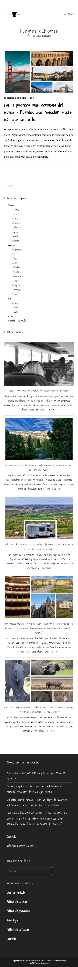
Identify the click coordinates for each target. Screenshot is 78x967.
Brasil (15, 294)
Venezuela (17, 276)
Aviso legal (13, 920)
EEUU (14, 254)
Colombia (16, 268)
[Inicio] (28, 36)
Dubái (15, 312)
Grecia (15, 236)
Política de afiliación (18, 929)
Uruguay (16, 285)
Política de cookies (17, 901)
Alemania (16, 223)
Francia (16, 219)
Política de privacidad (18, 910)
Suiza (15, 232)
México (15, 272)
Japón (15, 307)
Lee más (52, 410)
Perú (14, 259)
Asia (9, 299)
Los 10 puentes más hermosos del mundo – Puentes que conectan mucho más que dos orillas (38, 112)
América (11, 245)
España (16, 210)
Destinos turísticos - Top (19, 98)
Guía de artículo (16, 892)
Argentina (17, 250)
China (15, 303)
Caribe (15, 281)
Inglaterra (17, 228)
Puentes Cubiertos (42, 36)
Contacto (11, 938)
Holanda (15, 241)
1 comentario (14, 167)
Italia (14, 214)
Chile (14, 263)
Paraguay (17, 290)
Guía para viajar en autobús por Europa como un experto (39, 391)
